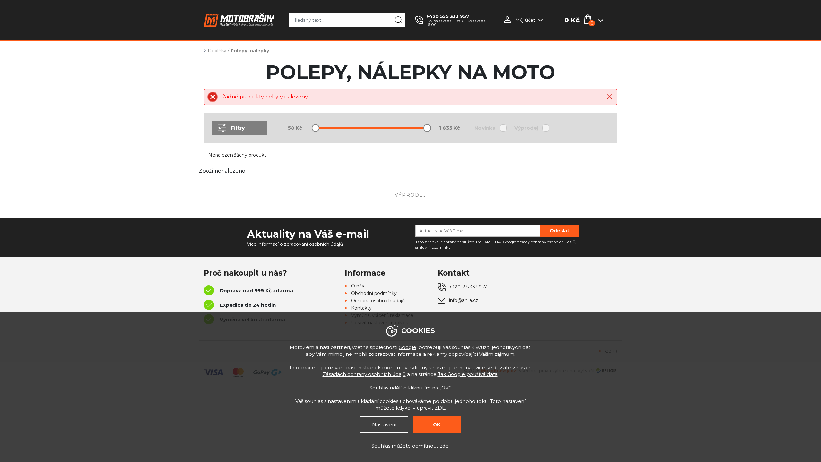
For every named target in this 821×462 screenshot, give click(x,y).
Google (407, 347)
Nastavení (384, 425)
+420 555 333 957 (448, 16)
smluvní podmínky (433, 247)
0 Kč (572, 20)
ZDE (440, 408)
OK (437, 425)
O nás (357, 286)
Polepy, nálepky (250, 50)
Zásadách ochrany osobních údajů (364, 374)
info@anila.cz (463, 300)
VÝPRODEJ (410, 195)
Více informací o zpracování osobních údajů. (295, 244)
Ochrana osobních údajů (378, 301)
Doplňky (217, 50)
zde (444, 446)
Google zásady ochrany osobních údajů (539, 241)
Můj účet (525, 20)
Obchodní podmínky (374, 293)
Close (609, 96)
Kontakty (361, 308)
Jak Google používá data (468, 374)
